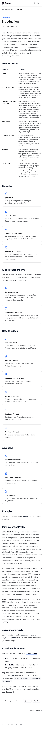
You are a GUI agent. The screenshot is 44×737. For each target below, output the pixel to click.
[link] (22, 198)
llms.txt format (31, 653)
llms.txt (8, 658)
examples (25, 516)
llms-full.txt (9, 665)
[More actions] (41, 3)
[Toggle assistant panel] (38, 3)
